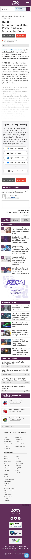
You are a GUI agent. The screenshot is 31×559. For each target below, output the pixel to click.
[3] (6, 248)
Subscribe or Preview (15, 403)
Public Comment (24, 210)
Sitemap (18, 470)
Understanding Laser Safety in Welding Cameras (13, 363)
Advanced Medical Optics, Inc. (12, 50)
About (6, 474)
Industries (18, 465)
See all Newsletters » (8, 426)
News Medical (20, 444)
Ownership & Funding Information (8, 498)
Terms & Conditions (10, 488)
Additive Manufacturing (16, 401)
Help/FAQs (19, 468)
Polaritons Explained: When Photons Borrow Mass (20, 324)
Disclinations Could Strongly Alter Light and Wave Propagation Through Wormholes (20, 239)
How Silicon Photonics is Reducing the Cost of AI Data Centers (20, 307)
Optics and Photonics (19, 16)
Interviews (7, 468)
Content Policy (8, 494)
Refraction (5, 116)
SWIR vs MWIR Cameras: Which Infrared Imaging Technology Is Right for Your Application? (20, 316)
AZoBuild (6, 446)
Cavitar (7, 366)
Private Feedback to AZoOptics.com (18, 212)
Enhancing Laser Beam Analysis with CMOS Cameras (15, 371)
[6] (6, 351)
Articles (6, 459)
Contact (6, 484)
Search (6, 477)
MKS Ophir (8, 374)
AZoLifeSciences (20, 446)
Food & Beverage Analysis (17, 409)
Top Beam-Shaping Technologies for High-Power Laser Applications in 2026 (20, 342)
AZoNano (6, 439)
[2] (6, 239)
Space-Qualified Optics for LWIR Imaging (13, 387)
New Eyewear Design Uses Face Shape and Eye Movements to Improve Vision (21, 230)
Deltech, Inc (8, 383)
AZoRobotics (7, 441)
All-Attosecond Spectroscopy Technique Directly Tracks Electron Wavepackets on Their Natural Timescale (21, 249)
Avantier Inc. (8, 391)
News (10, 16)
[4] (6, 259)
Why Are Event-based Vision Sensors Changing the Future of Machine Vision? (20, 333)
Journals (6, 470)
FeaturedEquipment (15, 220)
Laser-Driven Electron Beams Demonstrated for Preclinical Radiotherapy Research (20, 270)
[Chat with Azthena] (26, 555)
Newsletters (7, 481)
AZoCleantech (8, 444)
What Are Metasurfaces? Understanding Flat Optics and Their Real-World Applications (20, 351)
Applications (19, 463)
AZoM (5, 437)
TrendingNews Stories (6, 220)
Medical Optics (6, 18)
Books (17, 456)
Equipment (7, 461)
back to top (25, 505)
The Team (18, 472)
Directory (6, 465)
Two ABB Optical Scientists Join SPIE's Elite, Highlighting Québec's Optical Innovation (19, 260)
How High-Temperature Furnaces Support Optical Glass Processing (14, 379)
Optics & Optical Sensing (16, 418)
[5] (6, 270)
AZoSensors (19, 437)
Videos (6, 463)
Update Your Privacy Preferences (16, 554)
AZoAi (17, 441)
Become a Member (9, 479)
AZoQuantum (19, 439)
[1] (6, 230)
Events (17, 459)
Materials (18, 461)
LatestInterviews (25, 220)
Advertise (7, 486)
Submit (26, 215)
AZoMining (7, 448)
